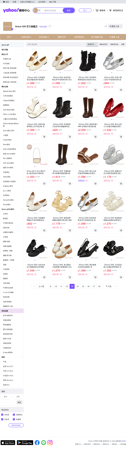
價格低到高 (103, 44)
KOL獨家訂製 (97, 36)
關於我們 (87, 444)
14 (77, 286)
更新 (124, 441)
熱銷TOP (62, 36)
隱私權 (114, 444)
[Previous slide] (27, 61)
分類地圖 (123, 444)
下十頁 (108, 286)
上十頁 (41, 286)
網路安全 (106, 444)
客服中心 (78, 444)
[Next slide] (46, 61)
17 (94, 286)
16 (88, 286)
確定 (19, 402)
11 (61, 286)
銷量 (123, 44)
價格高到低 (114, 44)
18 (99, 286)
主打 (9, 36)
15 (83, 286)
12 (67, 286)
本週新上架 (114, 26)
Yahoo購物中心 (16, 10)
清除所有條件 (16, 425)
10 (56, 286)
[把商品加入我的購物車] (44, 89)
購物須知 (97, 444)
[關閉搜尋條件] (39, 10)
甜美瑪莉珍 (79, 36)
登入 (85, 10)
